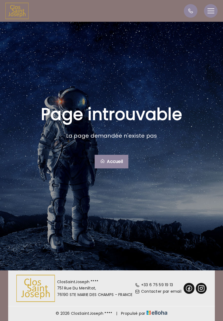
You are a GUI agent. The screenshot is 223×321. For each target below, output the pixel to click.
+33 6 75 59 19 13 (157, 285)
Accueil (114, 161)
